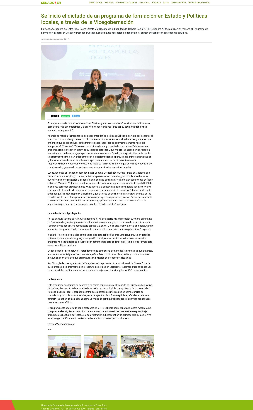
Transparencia (178, 3)
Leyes (166, 3)
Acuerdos (156, 3)
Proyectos (144, 3)
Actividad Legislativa (126, 3)
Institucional (96, 3)
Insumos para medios (198, 3)
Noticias (109, 3)
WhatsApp (65, 116)
